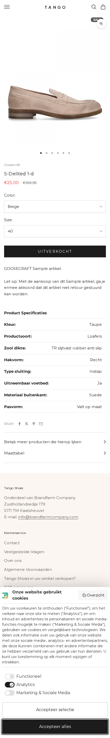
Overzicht (95, 595)
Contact (12, 542)
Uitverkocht (55, 251)
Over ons (12, 560)
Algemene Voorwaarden (28, 569)
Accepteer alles (55, 726)
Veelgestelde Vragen (24, 551)
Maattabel (14, 453)
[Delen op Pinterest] (34, 424)
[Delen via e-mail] (41, 424)
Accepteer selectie (55, 709)
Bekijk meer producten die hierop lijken (42, 441)
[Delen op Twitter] (27, 424)
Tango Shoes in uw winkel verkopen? (40, 578)
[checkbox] (22, 676)
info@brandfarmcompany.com (48, 516)
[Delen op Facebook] (19, 424)
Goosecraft (12, 165)
